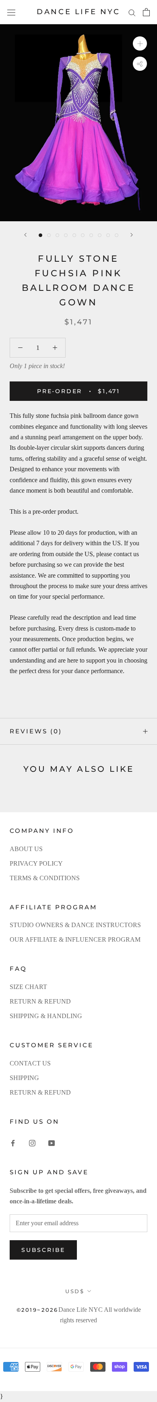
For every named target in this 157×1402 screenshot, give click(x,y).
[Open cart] (146, 12)
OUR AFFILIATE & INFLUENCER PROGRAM (75, 939)
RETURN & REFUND (40, 1001)
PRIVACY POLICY (36, 863)
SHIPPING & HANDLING (46, 1015)
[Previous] (25, 235)
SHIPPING (24, 1077)
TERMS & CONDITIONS (45, 878)
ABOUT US (26, 848)
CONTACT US (30, 1063)
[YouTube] (51, 1142)
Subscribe (43, 1250)
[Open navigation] (11, 12)
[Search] (132, 12)
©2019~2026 (37, 1310)
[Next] (131, 235)
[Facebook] (13, 1142)
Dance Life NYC (80, 1309)
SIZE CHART (28, 986)
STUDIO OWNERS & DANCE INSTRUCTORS (75, 924)
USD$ (74, 1291)
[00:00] (78, 123)
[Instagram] (32, 1142)
